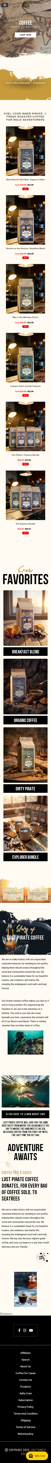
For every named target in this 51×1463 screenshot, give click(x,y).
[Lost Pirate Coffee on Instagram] (25, 1330)
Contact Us (25, 1379)
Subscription (25, 1400)
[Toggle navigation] (5, 5)
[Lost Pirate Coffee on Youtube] (31, 1330)
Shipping (25, 1420)
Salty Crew (25, 1393)
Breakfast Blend (25, 652)
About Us (25, 1366)
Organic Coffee (25, 720)
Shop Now (25, 35)
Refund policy (25, 1433)
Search (25, 1359)
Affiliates (25, 1352)
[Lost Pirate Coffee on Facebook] (19, 1330)
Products (25, 1386)
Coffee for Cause (26, 1373)
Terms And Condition (25, 1413)
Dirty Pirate (25, 789)
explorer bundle (25, 857)
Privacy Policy (26, 1406)
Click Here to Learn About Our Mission (25, 1115)
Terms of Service (25, 1427)
